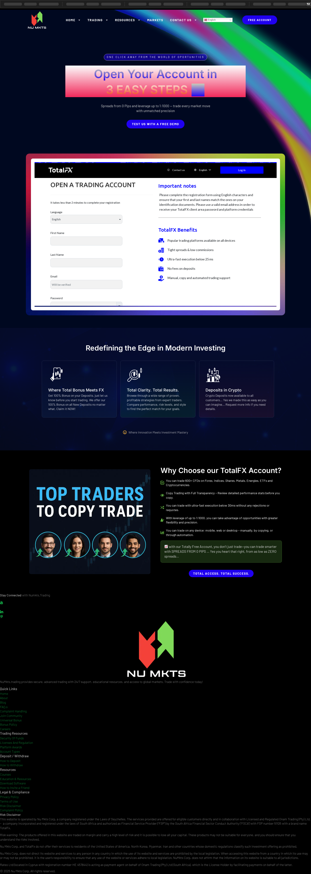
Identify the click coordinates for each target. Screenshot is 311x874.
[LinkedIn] (155, 611)
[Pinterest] (155, 616)
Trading (95, 20)
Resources (125, 20)
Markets (155, 20)
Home (70, 20)
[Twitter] (155, 607)
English (211, 19)
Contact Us (180, 20)
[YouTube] (155, 602)
